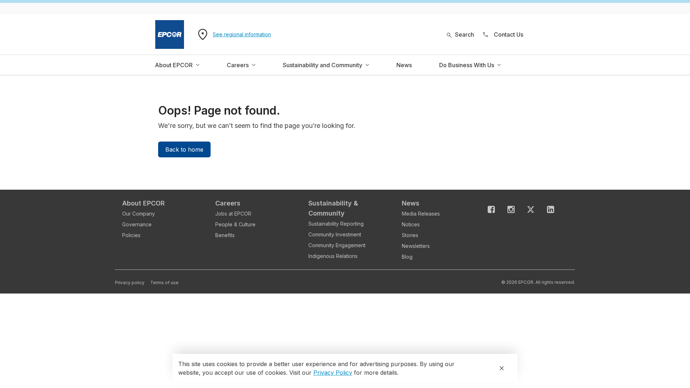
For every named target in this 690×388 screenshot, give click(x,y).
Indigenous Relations (333, 256)
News (410, 203)
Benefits (225, 235)
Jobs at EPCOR (233, 214)
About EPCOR (143, 203)
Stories (410, 235)
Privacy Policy (332, 372)
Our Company (138, 214)
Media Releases (421, 214)
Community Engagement (336, 245)
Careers (227, 203)
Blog (407, 257)
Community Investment (334, 234)
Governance (137, 224)
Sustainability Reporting (336, 224)
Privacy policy (129, 282)
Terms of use (164, 282)
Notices (411, 224)
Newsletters (416, 246)
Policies (131, 235)
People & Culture (235, 224)
